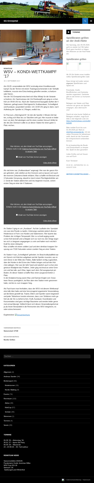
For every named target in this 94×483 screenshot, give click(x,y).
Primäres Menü (91, 21)
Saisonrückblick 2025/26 (13, 461)
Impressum (86, 480)
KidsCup (8, 407)
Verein (6, 425)
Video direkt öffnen (50, 163)
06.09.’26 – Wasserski (12, 445)
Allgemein (7, 372)
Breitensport (8, 381)
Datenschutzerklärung (73, 480)
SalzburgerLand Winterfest (14, 470)
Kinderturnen (10, 385)
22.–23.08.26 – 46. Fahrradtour (16, 447)
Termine (76, 32)
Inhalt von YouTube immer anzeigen (32, 157)
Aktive (7, 403)
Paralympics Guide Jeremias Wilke (17, 463)
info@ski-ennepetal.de (75, 132)
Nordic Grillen (11, 338)
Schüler (8, 412)
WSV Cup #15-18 (10, 465)
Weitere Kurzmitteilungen (78, 174)
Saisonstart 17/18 (12, 329)
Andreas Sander (10, 376)
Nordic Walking (10, 390)
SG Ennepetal (11, 21)
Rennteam (8, 68)
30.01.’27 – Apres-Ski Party (14, 442)
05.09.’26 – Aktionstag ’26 (76, 165)
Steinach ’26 (8, 468)
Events (6, 394)
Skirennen (8, 416)
